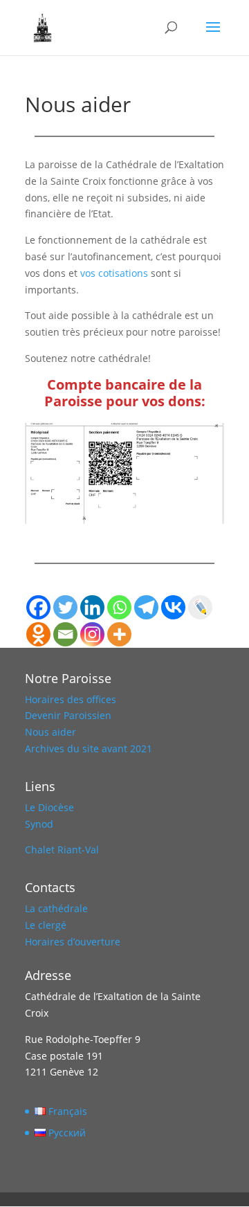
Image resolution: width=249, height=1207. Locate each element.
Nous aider (50, 731)
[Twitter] (65, 607)
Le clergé (45, 925)
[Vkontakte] (173, 607)
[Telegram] (146, 607)
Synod (39, 824)
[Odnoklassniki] (38, 634)
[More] (119, 634)
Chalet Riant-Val (62, 849)
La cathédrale (56, 908)
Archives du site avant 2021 (88, 748)
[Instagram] (92, 634)
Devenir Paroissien (68, 715)
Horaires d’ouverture (72, 941)
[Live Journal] (200, 607)
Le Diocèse (49, 807)
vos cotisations (112, 273)
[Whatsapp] (119, 607)
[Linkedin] (92, 607)
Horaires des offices (70, 699)
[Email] (65, 634)
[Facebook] (38, 607)
